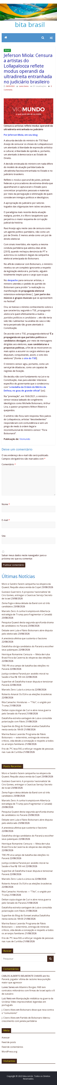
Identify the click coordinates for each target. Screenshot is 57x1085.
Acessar (6, 1037)
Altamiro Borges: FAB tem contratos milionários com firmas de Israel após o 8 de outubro (28, 990)
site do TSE (30, 358)
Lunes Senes (24, 86)
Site (4, 535)
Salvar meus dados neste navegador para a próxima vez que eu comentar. (24, 557)
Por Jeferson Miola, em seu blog (21, 134)
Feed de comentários (12, 1046)
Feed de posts (9, 1042)
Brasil (7, 50)
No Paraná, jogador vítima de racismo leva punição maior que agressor (26, 979)
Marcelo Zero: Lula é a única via (18, 689)
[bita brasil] (28, 5)
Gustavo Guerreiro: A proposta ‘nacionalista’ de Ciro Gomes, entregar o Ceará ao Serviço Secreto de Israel (27, 595)
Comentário (9, 464)
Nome (6, 504)
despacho (12, 280)
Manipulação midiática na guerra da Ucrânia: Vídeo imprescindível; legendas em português (27, 1002)
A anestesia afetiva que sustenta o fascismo (24, 638)
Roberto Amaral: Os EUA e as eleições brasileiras (27, 694)
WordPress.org (9, 1051)
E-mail (6, 520)
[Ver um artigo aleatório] (51, 37)
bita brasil (30, 24)
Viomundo (25, 439)
